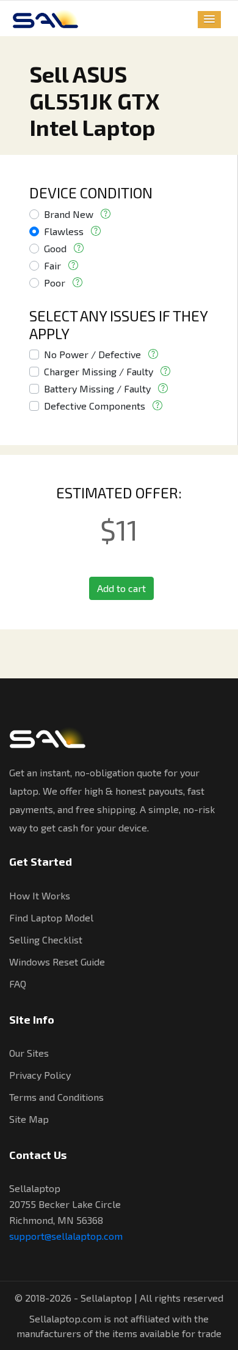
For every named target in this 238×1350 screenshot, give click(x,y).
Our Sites (29, 1053)
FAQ (17, 983)
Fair (52, 265)
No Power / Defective (92, 354)
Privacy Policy (40, 1075)
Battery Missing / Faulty (97, 388)
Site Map (29, 1119)
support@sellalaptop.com (66, 1236)
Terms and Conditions (56, 1097)
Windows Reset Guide (57, 961)
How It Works (39, 895)
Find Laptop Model (51, 917)
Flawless (64, 231)
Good (55, 248)
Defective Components (94, 405)
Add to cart (121, 588)
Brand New (68, 214)
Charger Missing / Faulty (98, 371)
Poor (54, 282)
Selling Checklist (45, 939)
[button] (209, 19)
